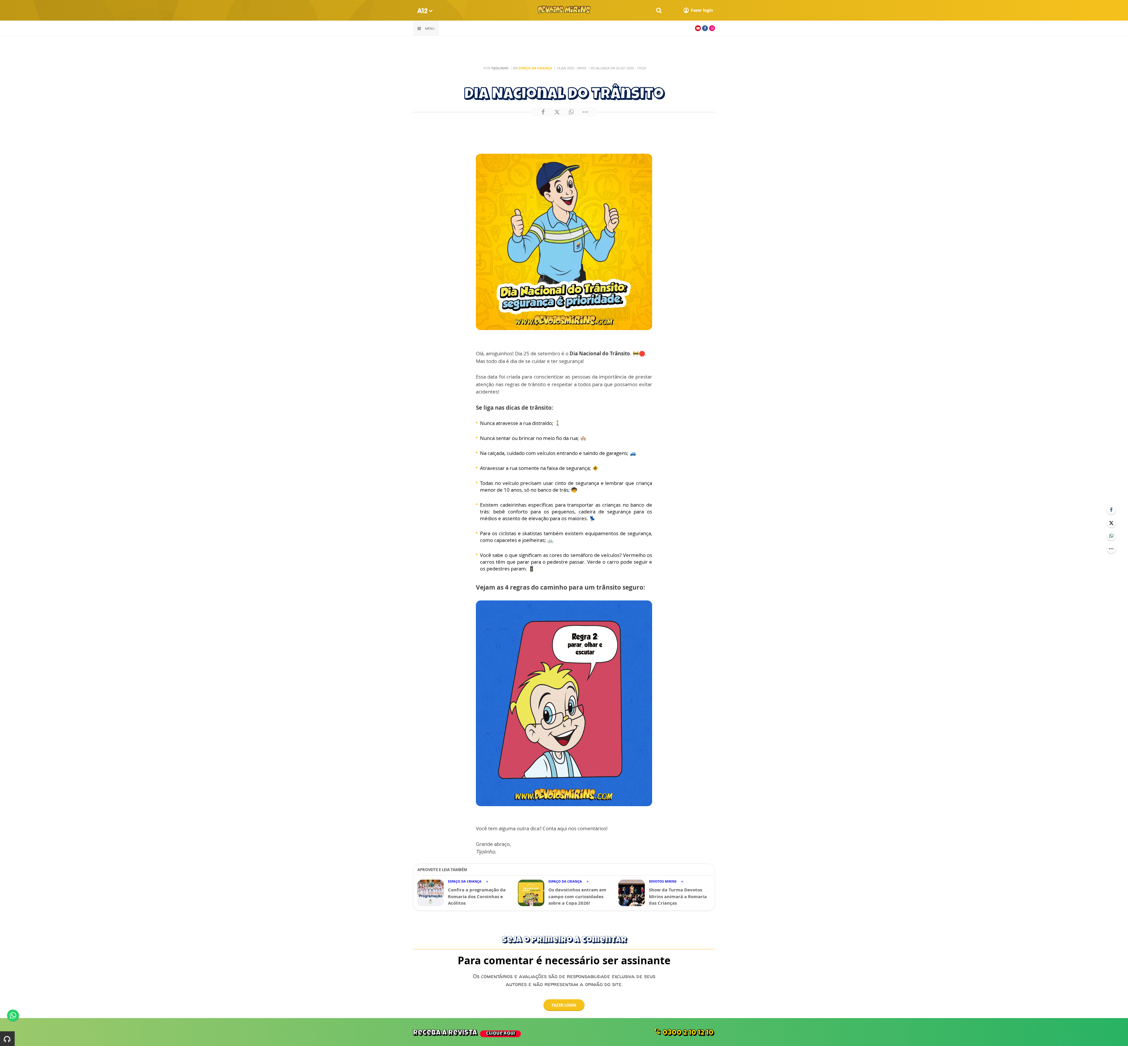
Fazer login (564, 1005)
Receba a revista (464, 1033)
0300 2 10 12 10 (684, 1032)
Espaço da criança (535, 68)
